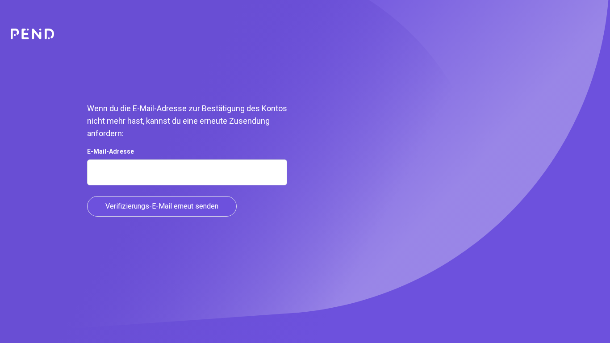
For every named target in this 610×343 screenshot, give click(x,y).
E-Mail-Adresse (110, 151)
